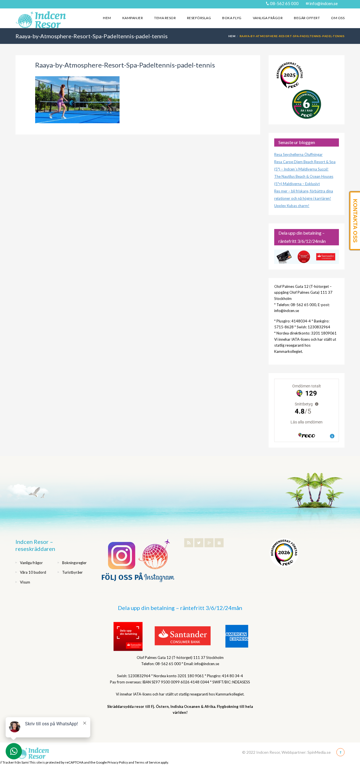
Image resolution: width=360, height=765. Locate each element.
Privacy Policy (117, 762)
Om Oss (338, 18)
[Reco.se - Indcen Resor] (289, 75)
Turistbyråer (72, 572)
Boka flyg (231, 18)
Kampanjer (132, 18)
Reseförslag (199, 18)
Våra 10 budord (33, 572)
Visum (25, 582)
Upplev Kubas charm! (291, 205)
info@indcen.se (323, 3)
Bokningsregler (74, 562)
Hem (107, 18)
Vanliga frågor (268, 18)
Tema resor (165, 18)
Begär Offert (307, 18)
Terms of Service (147, 762)
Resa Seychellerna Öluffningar (298, 154)
